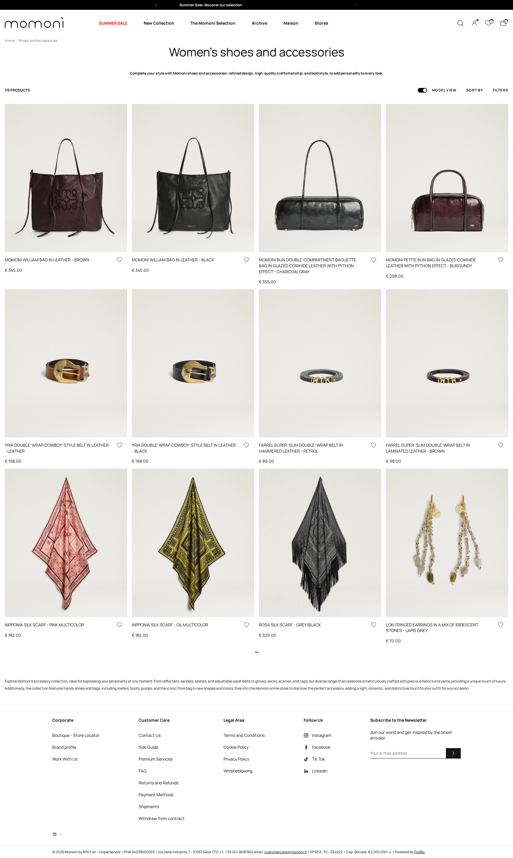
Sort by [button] (474, 90)
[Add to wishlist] (119, 260)
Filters (500, 90)
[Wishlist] (488, 23)
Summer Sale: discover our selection (243, 4)
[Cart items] (502, 23)
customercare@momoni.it (285, 851)
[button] (243, 4)
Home (10, 40)
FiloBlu (419, 851)
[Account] (474, 23)
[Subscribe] (453, 753)
